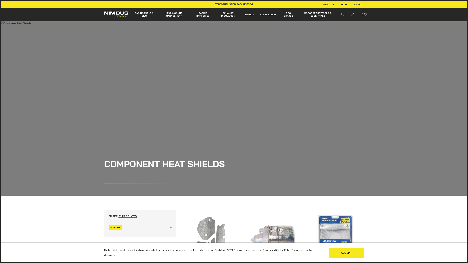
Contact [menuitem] (358, 4)
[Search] (342, 14)
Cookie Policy (283, 250)
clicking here (111, 255)
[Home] (116, 14)
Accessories (268, 14)
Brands (249, 14)
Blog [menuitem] (344, 4)
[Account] (352, 14)
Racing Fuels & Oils (144, 14)
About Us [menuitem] (329, 4)
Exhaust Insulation (228, 14)
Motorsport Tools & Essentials (317, 14)
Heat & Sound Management (173, 14)
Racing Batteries (203, 14)
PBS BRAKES (288, 14)
